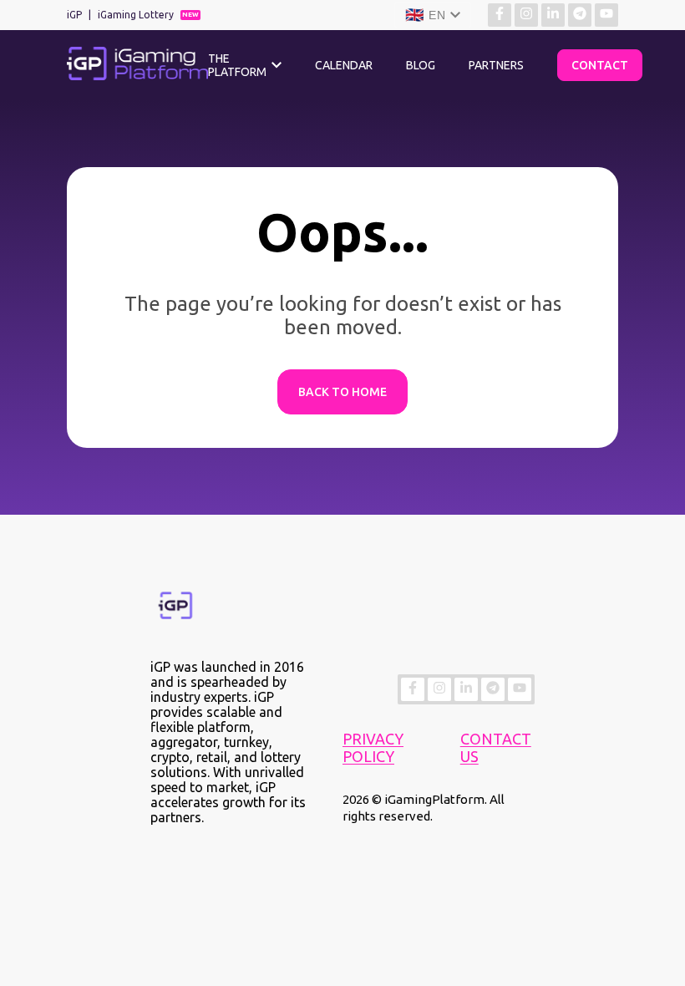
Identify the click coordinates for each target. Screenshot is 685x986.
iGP (74, 14)
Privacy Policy (372, 747)
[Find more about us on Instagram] (526, 15)
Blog (420, 65)
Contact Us (495, 747)
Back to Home (342, 392)
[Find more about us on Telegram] (579, 15)
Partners (496, 65)
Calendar (344, 65)
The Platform (237, 65)
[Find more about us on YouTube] (606, 15)
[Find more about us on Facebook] (499, 15)
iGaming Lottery (136, 14)
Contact (599, 65)
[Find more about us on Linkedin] (553, 15)
